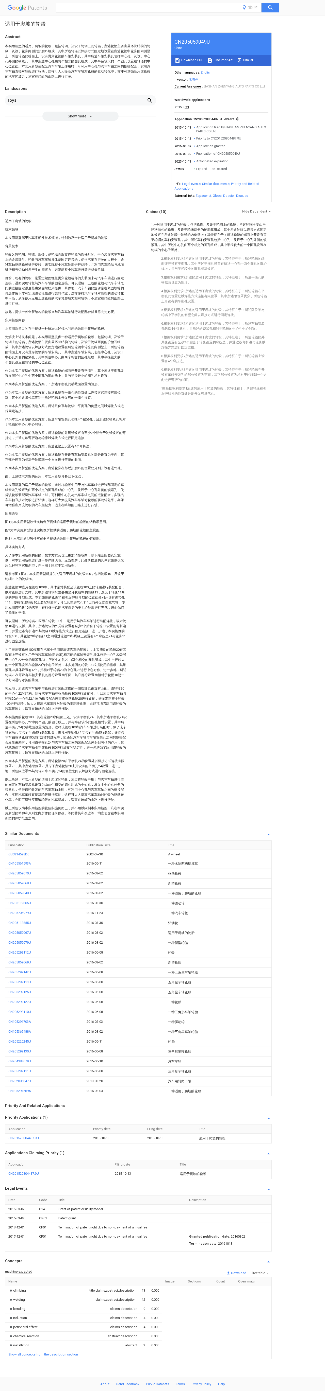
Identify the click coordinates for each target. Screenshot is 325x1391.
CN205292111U (19, 1071)
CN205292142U (19, 972)
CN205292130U (19, 1051)
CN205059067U (19, 933)
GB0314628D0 (18, 854)
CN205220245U (19, 1041)
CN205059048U (19, 893)
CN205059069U (19, 962)
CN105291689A (19, 1091)
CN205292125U (19, 992)
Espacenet (203, 196)
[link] (17, 1290)
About (104, 1384)
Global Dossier (224, 196)
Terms (180, 1384)
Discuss (242, 196)
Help (221, 1384)
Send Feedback (127, 1384)
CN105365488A (19, 1031)
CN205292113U (19, 982)
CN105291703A (19, 1022)
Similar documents (216, 184)
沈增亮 (193, 79)
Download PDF (192, 60)
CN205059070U (19, 873)
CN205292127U (19, 1002)
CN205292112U (19, 952)
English (206, 72)
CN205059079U (19, 942)
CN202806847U (19, 1081)
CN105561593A (19, 863)
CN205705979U (19, 913)
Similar (247, 60)
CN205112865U (19, 903)
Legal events (191, 184)
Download (238, 1273)
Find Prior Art (223, 60)
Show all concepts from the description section (43, 1354)
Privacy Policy (201, 1384)
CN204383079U (19, 1061)
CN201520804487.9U (23, 1138)
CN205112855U (19, 923)
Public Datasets (157, 1384)
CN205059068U (19, 883)
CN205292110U (19, 1012)
